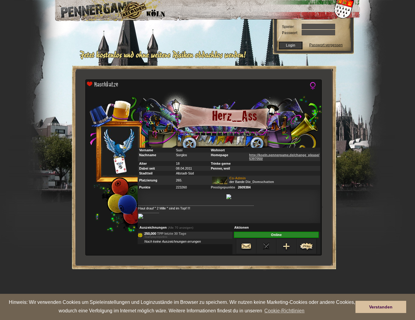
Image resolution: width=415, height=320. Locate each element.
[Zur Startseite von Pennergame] (97, 9)
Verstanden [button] (381, 306)
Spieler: (288, 27)
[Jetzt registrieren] (164, 58)
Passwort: (290, 33)
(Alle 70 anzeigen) (180, 227)
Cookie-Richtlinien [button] (284, 310)
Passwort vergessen (326, 45)
